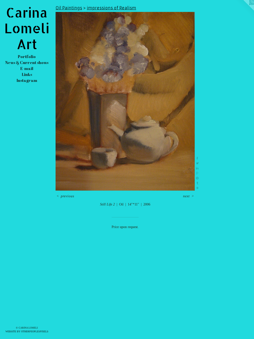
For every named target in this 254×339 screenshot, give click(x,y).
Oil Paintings (69, 7)
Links (27, 74)
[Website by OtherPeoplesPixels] (244, 10)
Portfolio (27, 56)
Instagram (27, 80)
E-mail (26, 68)
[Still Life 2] (125, 101)
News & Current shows (26, 62)
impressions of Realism (111, 7)
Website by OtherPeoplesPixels (26, 331)
